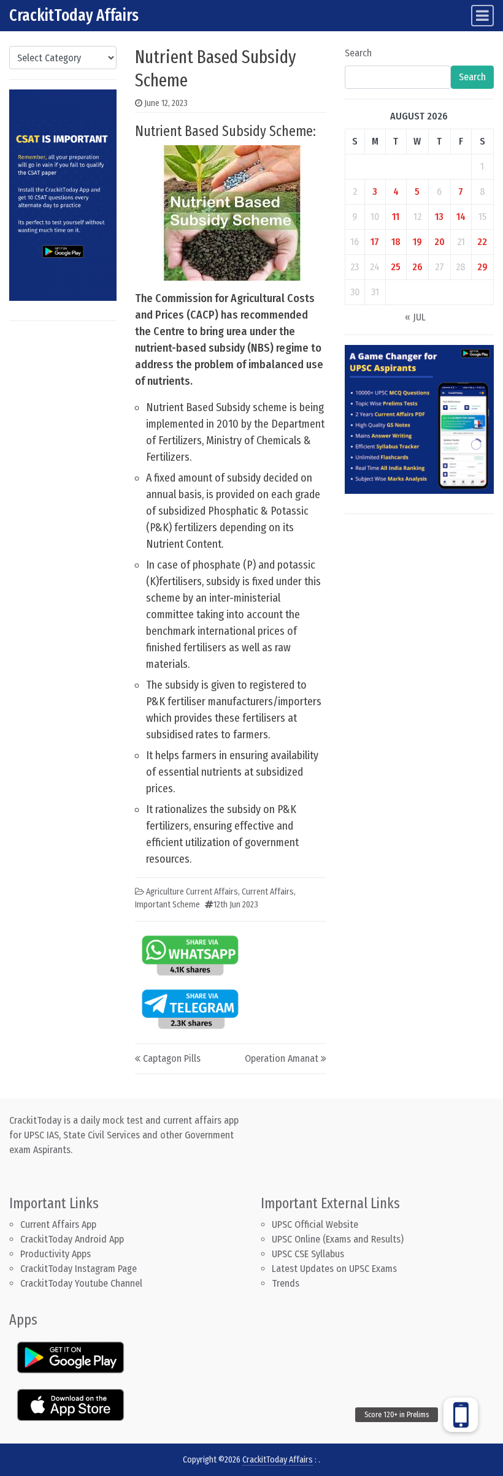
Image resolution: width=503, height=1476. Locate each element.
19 (417, 242)
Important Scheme (167, 904)
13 (439, 216)
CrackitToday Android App (72, 1239)
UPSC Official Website (315, 1224)
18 (396, 242)
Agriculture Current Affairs (192, 892)
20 (439, 242)
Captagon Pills (172, 1058)
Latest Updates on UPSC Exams (334, 1268)
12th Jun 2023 (235, 904)
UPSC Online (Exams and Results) (338, 1239)
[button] (460, 1415)
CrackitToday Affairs (74, 15)
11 (395, 216)
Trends (285, 1283)
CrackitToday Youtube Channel (81, 1283)
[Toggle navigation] (482, 15)
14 (461, 216)
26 (417, 267)
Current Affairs (268, 892)
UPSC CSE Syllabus (309, 1254)
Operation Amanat (281, 1058)
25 (396, 267)
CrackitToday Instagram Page (78, 1268)
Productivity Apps (55, 1254)
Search (358, 53)
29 (482, 267)
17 (375, 242)
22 (482, 242)
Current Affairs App (58, 1224)
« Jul (415, 317)
